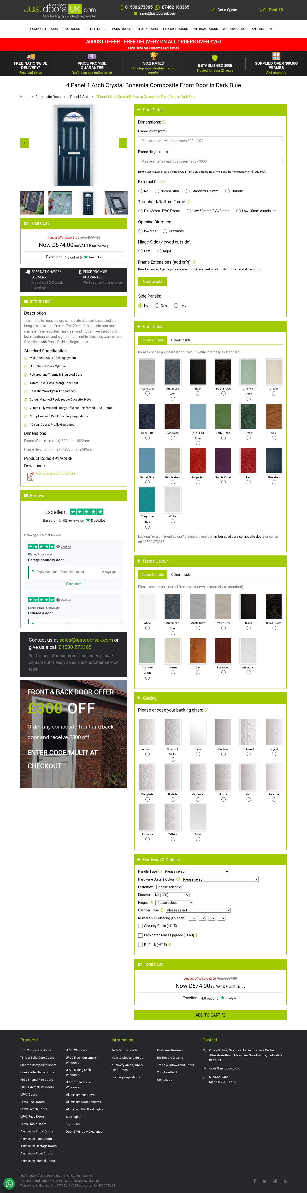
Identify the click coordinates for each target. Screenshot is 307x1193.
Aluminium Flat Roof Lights (84, 1109)
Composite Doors (48, 97)
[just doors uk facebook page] (254, 1180)
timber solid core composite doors (239, 536)
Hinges (143, 903)
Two (183, 305)
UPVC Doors (28, 1094)
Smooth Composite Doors (38, 1065)
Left (147, 251)
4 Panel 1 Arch (78, 97)
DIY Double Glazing (170, 1057)
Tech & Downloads (124, 1050)
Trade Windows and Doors (175, 1065)
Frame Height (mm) (153, 152)
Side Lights (73, 1117)
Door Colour (154, 326)
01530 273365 (75, 647)
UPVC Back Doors (32, 1102)
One (164, 305)
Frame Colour (155, 561)
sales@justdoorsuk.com (86, 640)
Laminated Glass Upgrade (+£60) (169, 935)
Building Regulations (126, 1077)
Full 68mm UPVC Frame (162, 211)
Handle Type (147, 871)
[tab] (210, 110)
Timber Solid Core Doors (37, 1057)
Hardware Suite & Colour (156, 879)
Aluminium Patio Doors (36, 1139)
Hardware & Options (161, 859)
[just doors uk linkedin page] (285, 1180)
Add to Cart (208, 1015)
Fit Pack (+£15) (155, 945)
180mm (237, 191)
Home (25, 97)
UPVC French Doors (33, 1109)
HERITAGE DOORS (175, 29)
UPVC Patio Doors (32, 1116)
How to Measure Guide (127, 1057)
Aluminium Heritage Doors (38, 1146)
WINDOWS (230, 29)
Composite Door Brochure (55, 473)
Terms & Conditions (33, 1180)
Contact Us (164, 1079)
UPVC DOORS (70, 29)
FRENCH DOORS (96, 29)
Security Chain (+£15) (160, 926)
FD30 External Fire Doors (37, 1087)
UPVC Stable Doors (33, 1124)
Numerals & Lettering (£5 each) (161, 918)
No (146, 191)
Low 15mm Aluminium (259, 211)
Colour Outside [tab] (153, 340)
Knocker (144, 895)
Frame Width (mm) (152, 131)
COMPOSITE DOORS (44, 29)
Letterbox (145, 887)
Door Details (154, 109)
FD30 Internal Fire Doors (36, 1079)
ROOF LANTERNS (253, 29)
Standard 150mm (205, 191)
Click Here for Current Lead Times (153, 48)
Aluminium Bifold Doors (36, 1131)
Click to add (152, 281)
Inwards (150, 231)
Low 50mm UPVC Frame (211, 211)
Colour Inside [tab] (181, 340)
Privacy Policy (58, 1180)
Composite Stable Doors (37, 1072)
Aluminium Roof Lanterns (83, 1102)
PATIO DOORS (121, 29)
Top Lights (73, 1124)
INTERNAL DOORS (205, 29)
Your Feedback (167, 1072)
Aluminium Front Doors (36, 1153)
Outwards (176, 231)
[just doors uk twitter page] (264, 1180)
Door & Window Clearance (84, 1131)
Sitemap (94, 1180)
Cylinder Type (148, 910)
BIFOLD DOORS (147, 29)
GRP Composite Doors (35, 1050)
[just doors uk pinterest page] (275, 1180)
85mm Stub (170, 191)
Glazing (150, 698)
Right (167, 251)
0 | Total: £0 (272, 10)
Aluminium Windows (80, 1095)
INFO (272, 29)
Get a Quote (227, 10)
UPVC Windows (76, 1050)
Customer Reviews (170, 1050)
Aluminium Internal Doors (37, 1161)
